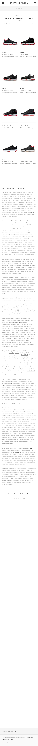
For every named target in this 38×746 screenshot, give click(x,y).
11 (22, 15)
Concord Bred (17, 452)
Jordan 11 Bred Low (15, 322)
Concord (13, 383)
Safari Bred (24, 355)
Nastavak (5, 743)
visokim (11, 353)
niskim (17, 353)
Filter (19, 8)
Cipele (17, 15)
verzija (31, 448)
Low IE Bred (12, 427)
